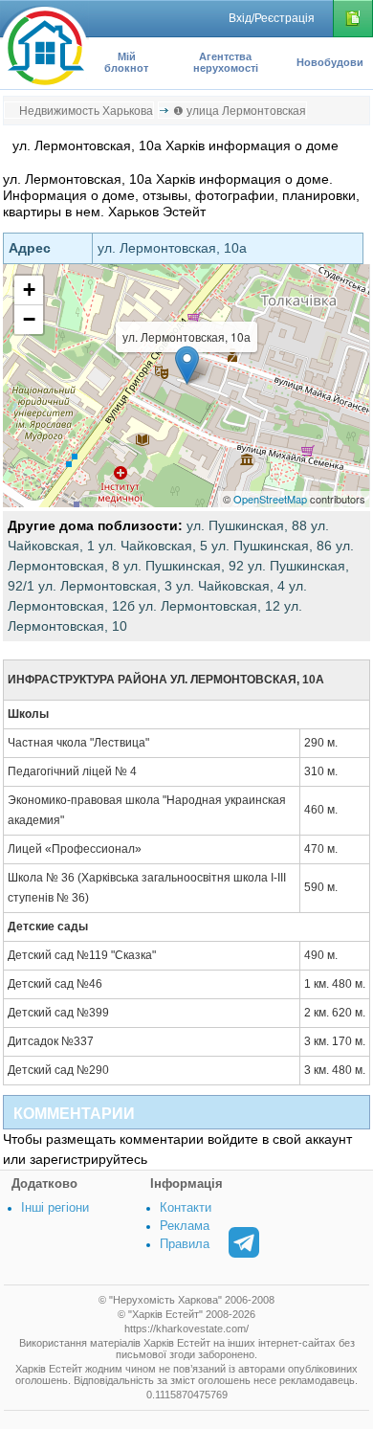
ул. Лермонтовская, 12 (209, 606)
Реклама (184, 1225)
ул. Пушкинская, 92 (183, 565)
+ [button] (29, 289)
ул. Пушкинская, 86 (271, 545)
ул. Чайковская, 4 (230, 585)
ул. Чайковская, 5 (153, 545)
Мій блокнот (126, 62)
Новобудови (329, 62)
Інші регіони (55, 1207)
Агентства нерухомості (225, 62)
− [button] (29, 319)
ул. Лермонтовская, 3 (105, 585)
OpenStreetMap (270, 498)
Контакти (185, 1207)
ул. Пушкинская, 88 (246, 525)
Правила (184, 1244)
